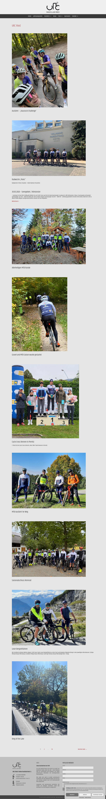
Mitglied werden (66, 782)
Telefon (64, 774)
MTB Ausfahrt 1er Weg (20, 511)
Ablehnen (85, 795)
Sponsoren (67, 16)
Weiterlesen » (15, 201)
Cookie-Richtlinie (81, 797)
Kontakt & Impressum (88, 797)
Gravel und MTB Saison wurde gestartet (27, 354)
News (54, 16)
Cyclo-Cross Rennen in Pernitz (23, 441)
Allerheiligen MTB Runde (21, 267)
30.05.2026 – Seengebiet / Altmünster (26, 191)
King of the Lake (18, 739)
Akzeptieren (72, 795)
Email (64, 778)
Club (59, 16)
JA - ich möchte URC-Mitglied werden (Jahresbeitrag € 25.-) (75, 784)
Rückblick (47, 16)
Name (64, 766)
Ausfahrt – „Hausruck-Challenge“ (24, 111)
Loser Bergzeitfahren (20, 649)
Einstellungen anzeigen (97, 795)
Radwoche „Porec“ (19, 179)
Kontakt (74, 16)
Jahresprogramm (37, 16)
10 (52, 749)
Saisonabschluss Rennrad (21, 580)
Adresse (64, 770)
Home (29, 16)
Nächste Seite (82, 749)
